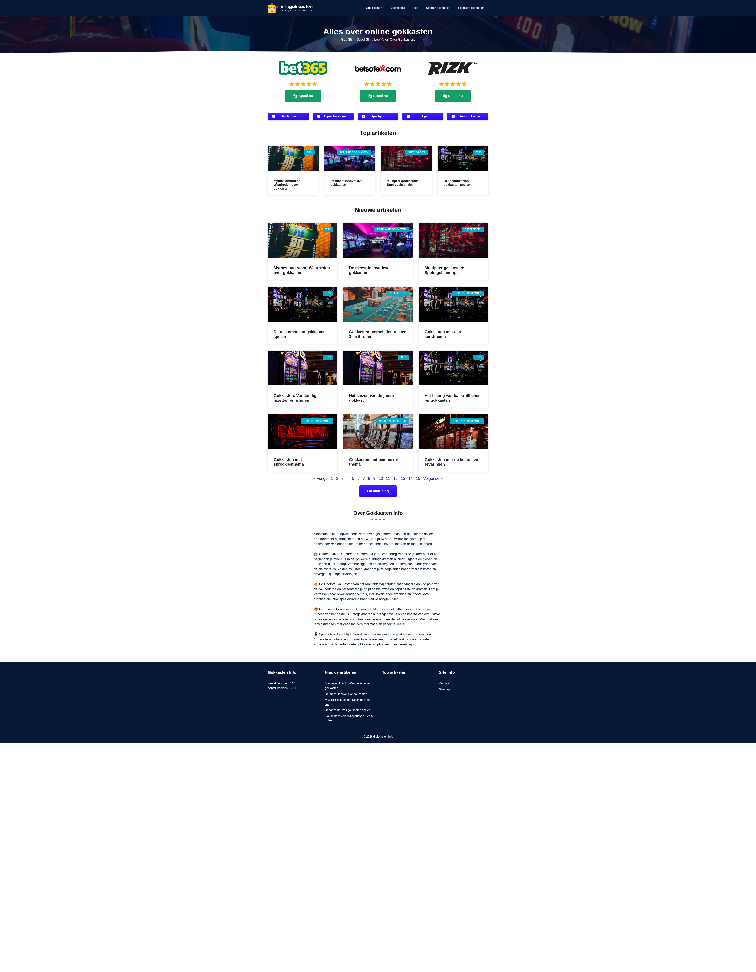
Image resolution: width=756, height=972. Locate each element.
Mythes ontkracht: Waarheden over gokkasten (287, 184)
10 (381, 478)
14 (410, 478)
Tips (415, 7)
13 (403, 478)
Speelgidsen (374, 7)
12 (395, 478)
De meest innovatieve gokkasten (346, 693)
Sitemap (444, 689)
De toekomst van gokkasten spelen (347, 710)
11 (388, 478)
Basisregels (397, 7)
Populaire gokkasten (471, 7)
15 (418, 478)
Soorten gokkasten (438, 7)
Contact (444, 683)
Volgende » (433, 478)
